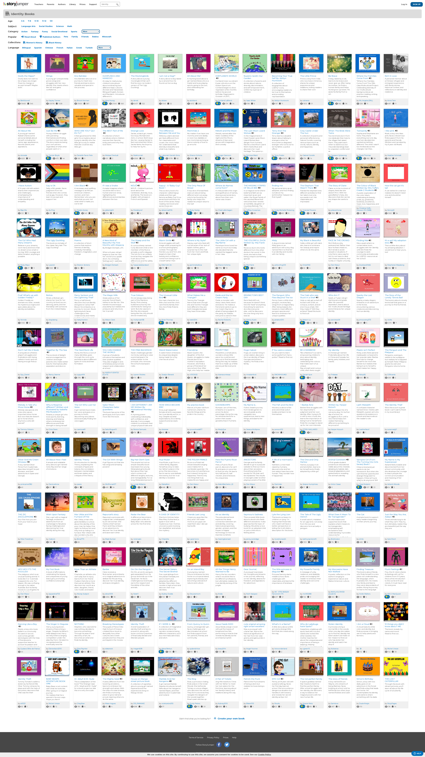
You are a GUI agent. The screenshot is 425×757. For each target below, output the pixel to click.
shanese (165, 429)
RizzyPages (392, 704)
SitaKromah (138, 155)
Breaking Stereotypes (113, 624)
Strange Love (137, 131)
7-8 (29, 21)
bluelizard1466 (365, 265)
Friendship (192, 350)
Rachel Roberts (224, 320)
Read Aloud (30, 37)
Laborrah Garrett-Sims (171, 155)
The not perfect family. (311, 679)
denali (135, 101)
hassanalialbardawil (141, 265)
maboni (52, 539)
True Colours (137, 295)
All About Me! (194, 76)
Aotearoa (334, 649)
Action (24, 32)
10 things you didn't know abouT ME (394, 625)
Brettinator (335, 539)
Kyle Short (391, 539)
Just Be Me (51, 131)
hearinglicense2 (224, 539)
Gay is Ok (50, 185)
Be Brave (332, 76)
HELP (419, 753)
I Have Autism (25, 185)
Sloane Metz (308, 704)
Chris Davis (53, 429)
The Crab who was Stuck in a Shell (309, 296)
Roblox (95, 37)
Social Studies (46, 26)
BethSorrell (25, 101)
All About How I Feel (56, 459)
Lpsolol (52, 265)
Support (93, 4)
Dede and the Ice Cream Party (224, 296)
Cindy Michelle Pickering (284, 210)
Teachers (38, 4)
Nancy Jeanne (54, 375)
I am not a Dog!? (167, 76)
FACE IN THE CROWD (338, 240)
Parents (50, 4)
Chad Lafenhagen (225, 210)
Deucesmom (195, 594)
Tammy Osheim (27, 429)
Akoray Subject (83, 594)
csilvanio (306, 101)
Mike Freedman (26, 539)
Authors (62, 4)
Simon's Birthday (365, 679)
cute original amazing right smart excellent (254, 625)
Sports (74, 32)
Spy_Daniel (24, 375)
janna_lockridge (252, 539)
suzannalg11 (392, 429)
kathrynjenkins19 (309, 539)
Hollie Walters (364, 594)
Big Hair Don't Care (140, 459)
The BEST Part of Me (113, 131)
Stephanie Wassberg (395, 265)
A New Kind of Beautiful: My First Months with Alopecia (113, 242)
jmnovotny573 (365, 320)
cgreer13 (306, 649)
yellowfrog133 (280, 265)
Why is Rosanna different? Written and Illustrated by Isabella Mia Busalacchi (57, 408)
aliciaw (164, 101)
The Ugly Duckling (55, 240)
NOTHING (79, 624)
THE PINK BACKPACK (141, 350)
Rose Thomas (167, 320)
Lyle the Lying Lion (281, 514)
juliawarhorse (336, 210)
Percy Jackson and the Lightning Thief (83, 296)
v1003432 (193, 375)
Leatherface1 (364, 429)
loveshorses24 (280, 539)
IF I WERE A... (165, 624)
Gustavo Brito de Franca (30, 649)
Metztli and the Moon (226, 131)
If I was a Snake (110, 185)
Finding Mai (362, 240)
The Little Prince (308, 76)
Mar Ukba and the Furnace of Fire (83, 515)
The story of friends (337, 679)
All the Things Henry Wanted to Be (225, 570)
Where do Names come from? (224, 186)
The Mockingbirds (140, 76)
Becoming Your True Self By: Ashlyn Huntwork (282, 78)
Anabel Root (336, 101)
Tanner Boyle (54, 155)
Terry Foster (279, 155)
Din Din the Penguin (141, 569)
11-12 (44, 21)
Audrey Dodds (167, 594)
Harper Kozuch (337, 429)
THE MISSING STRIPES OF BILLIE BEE (255, 186)
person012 (278, 429)
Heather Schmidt (394, 155)
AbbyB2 (362, 375)
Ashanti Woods (393, 484)
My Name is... (250, 405)
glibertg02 (109, 210)
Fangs (49, 734)
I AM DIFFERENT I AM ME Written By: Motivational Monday (141, 407)
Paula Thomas (365, 155)
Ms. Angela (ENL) (366, 101)
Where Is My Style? (196, 240)
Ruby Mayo (25, 265)
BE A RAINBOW (308, 350)
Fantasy (35, 32)
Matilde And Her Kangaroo (167, 680)
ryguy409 (81, 375)
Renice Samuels (139, 429)
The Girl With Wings (113, 459)
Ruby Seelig (194, 210)
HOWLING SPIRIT (224, 734)
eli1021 (23, 704)
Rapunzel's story (111, 514)
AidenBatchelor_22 (225, 484)
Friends (85, 37)
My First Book (53, 569)
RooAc (277, 704)
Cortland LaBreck (225, 101)
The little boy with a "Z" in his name (27, 735)
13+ (51, 21)
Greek (79, 48)
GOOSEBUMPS (222, 405)
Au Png (52, 210)
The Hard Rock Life (83, 350)
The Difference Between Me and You (169, 132)
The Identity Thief (393, 405)
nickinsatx (137, 539)
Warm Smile (165, 240)
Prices (82, 4)
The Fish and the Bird (282, 405)
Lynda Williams (139, 484)
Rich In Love (391, 76)
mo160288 (307, 594)
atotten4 (193, 101)
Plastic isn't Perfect (366, 350)
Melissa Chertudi (111, 155)
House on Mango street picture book (140, 680)
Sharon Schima (196, 155)
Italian (70, 48)
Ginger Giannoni (224, 155)
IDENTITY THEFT (365, 734)
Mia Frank (250, 265)
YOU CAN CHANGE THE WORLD (112, 351)
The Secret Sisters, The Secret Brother (168, 570)
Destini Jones (82, 210)
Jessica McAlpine (253, 429)
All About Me (24, 131)
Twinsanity (362, 131)
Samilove (334, 704)
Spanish (38, 48)
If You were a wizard (282, 350)
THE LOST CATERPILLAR (391, 680)
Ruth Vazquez (251, 594)
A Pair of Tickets (223, 679)
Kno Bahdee (80, 76)
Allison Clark (110, 320)
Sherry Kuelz (251, 320)
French (60, 48)
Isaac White (251, 101)
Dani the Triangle (280, 734)
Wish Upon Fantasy (56, 514)
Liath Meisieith (364, 405)
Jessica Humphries (310, 484)
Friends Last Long (196, 514)
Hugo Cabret (250, 350)
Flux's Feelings (392, 569)
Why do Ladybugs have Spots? (309, 625)
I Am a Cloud (363, 624)
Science (60, 26)
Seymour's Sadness (253, 514)
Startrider (278, 484)
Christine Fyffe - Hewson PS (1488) (364, 209)
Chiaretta (165, 539)
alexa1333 (109, 594)
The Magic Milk (110, 295)
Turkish (89, 48)
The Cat (360, 514)
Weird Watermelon (168, 350)
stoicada (23, 155)
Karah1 (136, 594)
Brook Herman (83, 101)
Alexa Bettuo (167, 649)
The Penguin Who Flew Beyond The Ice (282, 296)
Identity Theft (137, 624)
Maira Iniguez (110, 704)
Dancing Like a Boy (27, 624)
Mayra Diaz (390, 734)
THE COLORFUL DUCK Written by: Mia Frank (255, 241)
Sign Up (416, 4)
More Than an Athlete (85, 569)
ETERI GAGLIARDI (310, 429)
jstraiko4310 (279, 320)
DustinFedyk (364, 704)
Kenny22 (390, 210)
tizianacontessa (224, 375)
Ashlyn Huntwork (281, 101)
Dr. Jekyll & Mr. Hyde (84, 679)
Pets (66, 37)
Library (72, 4)
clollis (389, 320)
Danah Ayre (307, 375)
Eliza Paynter (82, 649)
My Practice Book (336, 734)
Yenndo (23, 320)
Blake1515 (250, 704)
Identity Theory (81, 459)
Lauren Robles (139, 375)
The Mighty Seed (111, 679)
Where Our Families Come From (366, 77)
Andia (220, 594)
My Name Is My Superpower (392, 460)
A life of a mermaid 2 (282, 459)
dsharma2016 (167, 210)
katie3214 (193, 320)
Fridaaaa (334, 375)
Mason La (306, 320)
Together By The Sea (56, 350)
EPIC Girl (276, 679)
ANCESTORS (250, 459)
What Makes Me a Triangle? (196, 296)
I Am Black (79, 185)
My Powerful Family (310, 569)
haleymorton (82, 320)
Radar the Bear (138, 514)
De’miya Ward (251, 155)
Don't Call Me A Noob (28, 350)
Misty (274, 240)
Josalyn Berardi (168, 375)
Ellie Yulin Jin (167, 265)
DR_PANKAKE (139, 704)
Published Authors (51, 37)
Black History (55, 43)
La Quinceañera (195, 734)
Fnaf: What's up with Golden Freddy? (28, 296)
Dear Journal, (250, 569)
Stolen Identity (335, 624)
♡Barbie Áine (306, 405)
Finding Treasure (365, 569)
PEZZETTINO (221, 350)
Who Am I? (333, 295)
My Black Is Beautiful (310, 240)
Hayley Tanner (54, 101)
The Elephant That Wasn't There (309, 186)
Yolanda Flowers (309, 210)
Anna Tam (391, 101)
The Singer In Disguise (57, 624)
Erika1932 (306, 265)
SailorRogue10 (111, 429)
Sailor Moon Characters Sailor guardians (111, 407)
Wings (49, 76)
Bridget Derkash (111, 265)
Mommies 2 (193, 131)
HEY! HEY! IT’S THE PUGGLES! (27, 570)
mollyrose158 (138, 320)
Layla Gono (194, 539)
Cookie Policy (264, 755)
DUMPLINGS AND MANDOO (111, 77)
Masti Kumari (110, 539)
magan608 (137, 649)
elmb (361, 539)
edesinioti (109, 649)
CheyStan (81, 704)
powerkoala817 (196, 429)
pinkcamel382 (26, 484)
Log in (404, 4)
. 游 (360, 649)
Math (69, 26)
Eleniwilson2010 (55, 649)
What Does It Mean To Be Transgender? (339, 515)
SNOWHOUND (280, 375)
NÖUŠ (134, 185)
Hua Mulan (164, 459)
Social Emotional (59, 32)
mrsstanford (251, 375)
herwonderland (280, 649)
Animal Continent (337, 459)
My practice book (195, 405)
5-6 (22, 21)
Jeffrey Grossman (253, 210)
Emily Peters (195, 704)
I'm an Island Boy (195, 569)
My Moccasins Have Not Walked (338, 570)
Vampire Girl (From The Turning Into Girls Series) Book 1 (367, 461)
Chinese (49, 48)
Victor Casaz (336, 484)
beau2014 (222, 649)
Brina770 (80, 539)
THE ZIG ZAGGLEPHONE (25, 515)
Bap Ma (23, 210)
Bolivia (49, 295)
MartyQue (222, 429)
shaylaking (53, 320)
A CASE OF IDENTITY (169, 514)
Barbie (106, 569)
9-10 (37, 21)
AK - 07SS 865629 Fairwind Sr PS (280, 593)
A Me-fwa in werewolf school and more (113, 735)
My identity (333, 350)
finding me (277, 185)
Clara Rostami (364, 484)
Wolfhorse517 (110, 484)
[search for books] (117, 4)
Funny (45, 32)
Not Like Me (137, 734)
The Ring (191, 679)
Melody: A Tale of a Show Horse (27, 406)
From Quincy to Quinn (198, 624)
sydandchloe (195, 649)
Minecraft (106, 37)
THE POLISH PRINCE (197, 459)
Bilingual (26, 48)
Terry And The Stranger (279, 132)
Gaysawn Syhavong (339, 155)
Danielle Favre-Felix (85, 155)
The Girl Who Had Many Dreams (27, 241)
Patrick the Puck (252, 679)
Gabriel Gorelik (309, 155)
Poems (77, 240)
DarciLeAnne (54, 484)
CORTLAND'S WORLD (226, 76)
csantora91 (81, 429)
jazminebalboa (196, 265)
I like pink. (390, 131)
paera (79, 484)
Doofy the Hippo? (26, 76)
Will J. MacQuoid (394, 594)
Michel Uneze (392, 649)
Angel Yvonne (252, 649)
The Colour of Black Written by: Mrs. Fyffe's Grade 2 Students (368, 187)
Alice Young (110, 101)
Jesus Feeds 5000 (224, 624)
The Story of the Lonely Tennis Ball (394, 296)
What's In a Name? (281, 624)
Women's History (34, 43)
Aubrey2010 (223, 704)
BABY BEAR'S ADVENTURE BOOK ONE (55, 681)
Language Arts (28, 26)
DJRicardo (391, 375)
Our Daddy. (249, 734)
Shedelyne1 (138, 210)
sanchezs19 (335, 320)
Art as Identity (222, 514)
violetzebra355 (167, 704)
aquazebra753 (54, 594)
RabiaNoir (166, 484)
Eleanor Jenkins (83, 265)
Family (75, 37)
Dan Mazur (335, 265)
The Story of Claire (337, 185)
